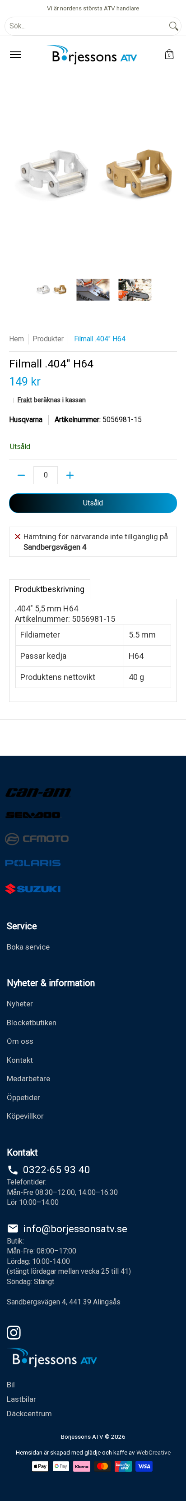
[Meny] (15, 54)
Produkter (48, 339)
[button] (169, 54)
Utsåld (93, 503)
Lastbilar (21, 1399)
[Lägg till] (70, 475)
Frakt (25, 400)
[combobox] (86, 26)
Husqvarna (25, 419)
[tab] (49, 589)
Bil (11, 1384)
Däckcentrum (29, 1413)
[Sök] (174, 26)
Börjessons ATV (82, 1436)
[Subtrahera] (21, 475)
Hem (16, 339)
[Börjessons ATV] (91, 55)
